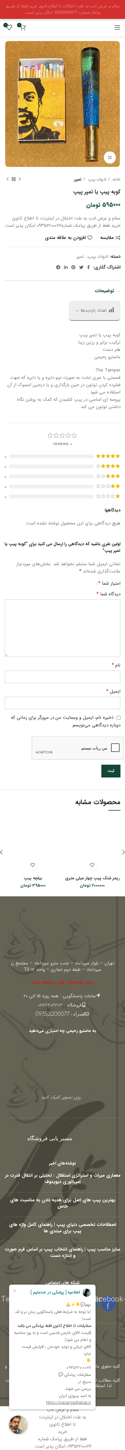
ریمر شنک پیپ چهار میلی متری (92, 878)
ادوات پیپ (96, 179)
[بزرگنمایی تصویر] (110, 157)
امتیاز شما (109, 583)
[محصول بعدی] (8, 179)
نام (116, 665)
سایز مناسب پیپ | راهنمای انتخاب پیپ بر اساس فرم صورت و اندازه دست (62, 1252)
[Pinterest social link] (73, 267)
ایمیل (113, 691)
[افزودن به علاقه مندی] (92, 865)
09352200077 (52, 1014)
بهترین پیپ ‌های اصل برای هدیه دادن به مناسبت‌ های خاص (62, 1203)
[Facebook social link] (88, 267)
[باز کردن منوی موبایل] (117, 27)
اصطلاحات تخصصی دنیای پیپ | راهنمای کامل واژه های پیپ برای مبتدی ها (62, 1228)
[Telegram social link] (58, 267)
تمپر (78, 179)
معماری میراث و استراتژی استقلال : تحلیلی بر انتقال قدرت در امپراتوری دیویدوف (62, 1178)
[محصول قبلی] (20, 179)
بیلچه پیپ (33, 878)
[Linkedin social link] (65, 267)
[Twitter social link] (81, 267)
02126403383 (50, 1005)
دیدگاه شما (108, 594)
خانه (115, 179)
